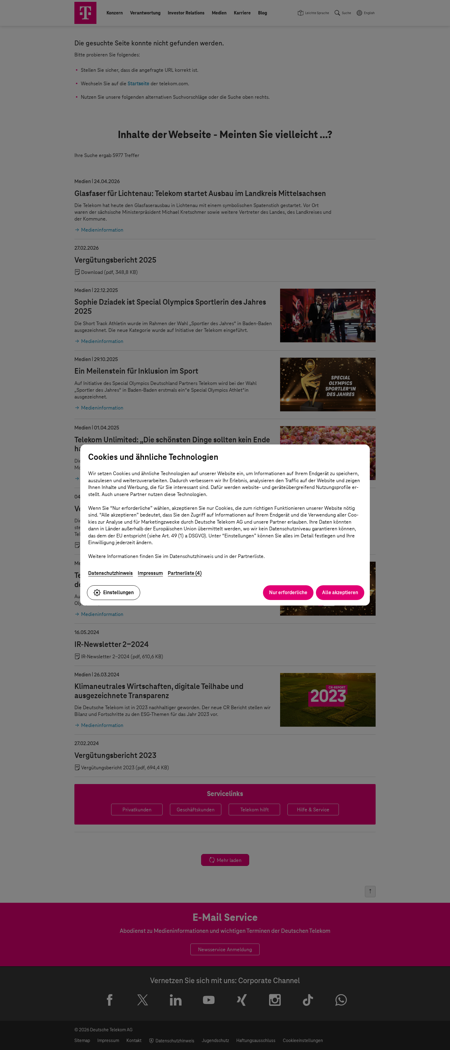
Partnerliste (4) (185, 573)
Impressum (150, 573)
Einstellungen (118, 592)
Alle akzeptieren (340, 592)
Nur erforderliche (288, 592)
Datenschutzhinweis (110, 573)
